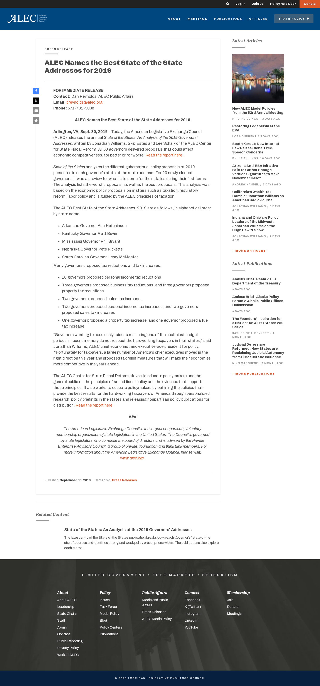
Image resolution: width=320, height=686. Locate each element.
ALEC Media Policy (157, 619)
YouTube (191, 627)
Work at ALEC (68, 655)
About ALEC (67, 600)
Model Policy (109, 613)
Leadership (65, 607)
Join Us (258, 3)
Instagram (192, 613)
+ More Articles (249, 250)
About (174, 18)
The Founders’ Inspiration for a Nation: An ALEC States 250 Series (257, 323)
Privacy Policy (68, 648)
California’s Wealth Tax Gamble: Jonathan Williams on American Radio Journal (258, 196)
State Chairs (67, 613)
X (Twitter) (193, 607)
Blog (103, 620)
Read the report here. (164, 155)
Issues (105, 600)
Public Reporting (70, 641)
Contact (63, 634)
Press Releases (124, 480)
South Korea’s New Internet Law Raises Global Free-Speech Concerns (255, 148)
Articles (258, 18)
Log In (240, 3)
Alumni (62, 627)
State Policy (293, 18)
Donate (310, 3)
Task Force (108, 607)
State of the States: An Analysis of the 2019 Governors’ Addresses (128, 530)
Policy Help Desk (283, 3)
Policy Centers (111, 627)
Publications (228, 18)
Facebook (192, 600)
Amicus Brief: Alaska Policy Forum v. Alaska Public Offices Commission (257, 301)
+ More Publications (253, 373)
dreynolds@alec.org (84, 102)
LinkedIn (191, 620)
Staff (61, 620)
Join (230, 600)
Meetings (197, 18)
